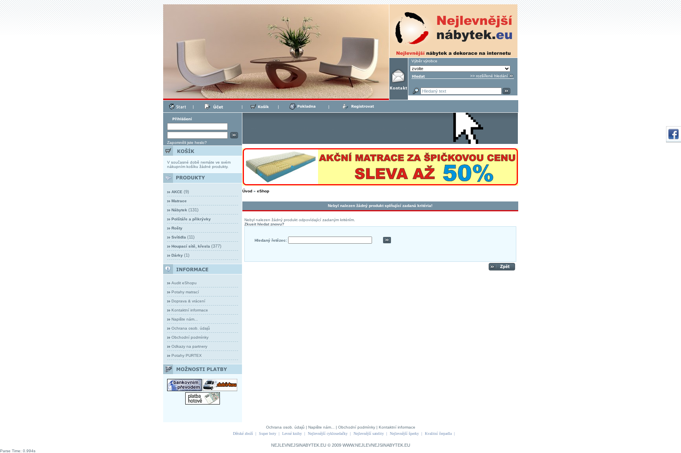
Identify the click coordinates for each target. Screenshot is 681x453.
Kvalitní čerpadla (438, 433)
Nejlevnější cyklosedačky (328, 433)
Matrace (179, 201)
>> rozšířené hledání (489, 76)
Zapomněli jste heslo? (187, 142)
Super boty (267, 433)
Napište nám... (184, 319)
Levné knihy (292, 433)
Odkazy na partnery (189, 346)
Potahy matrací (185, 292)
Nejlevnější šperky (404, 433)
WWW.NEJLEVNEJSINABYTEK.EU (376, 445)
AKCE (176, 192)
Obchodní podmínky (189, 337)
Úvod (247, 191)
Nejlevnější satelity (369, 433)
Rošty (176, 228)
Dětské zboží (243, 433)
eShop (263, 191)
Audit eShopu (184, 283)
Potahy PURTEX (186, 355)
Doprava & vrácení (188, 301)
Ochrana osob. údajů (190, 328)
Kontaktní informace (189, 310)
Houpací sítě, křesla (190, 246)
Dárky (177, 255)
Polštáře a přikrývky (191, 219)
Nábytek (179, 210)
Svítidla (178, 237)
